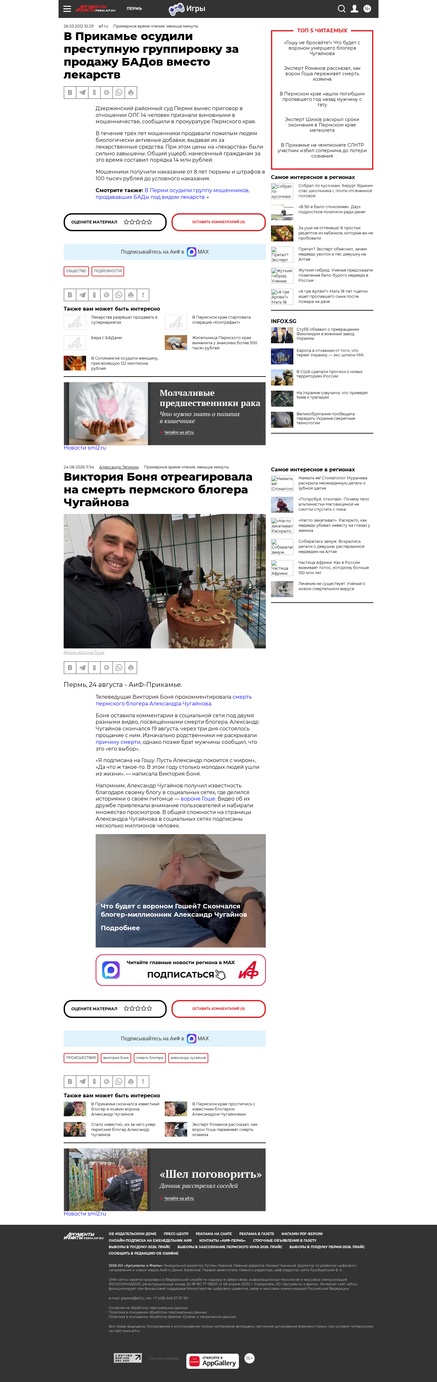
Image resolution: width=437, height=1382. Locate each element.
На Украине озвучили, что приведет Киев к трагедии (332, 395)
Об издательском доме (132, 1234)
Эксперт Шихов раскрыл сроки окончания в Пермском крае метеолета (322, 125)
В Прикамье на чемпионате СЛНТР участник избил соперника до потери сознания (322, 150)
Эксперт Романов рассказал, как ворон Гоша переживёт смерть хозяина (322, 74)
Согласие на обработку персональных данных (148, 1308)
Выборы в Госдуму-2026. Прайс (139, 1247)
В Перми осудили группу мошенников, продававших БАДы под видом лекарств (173, 193)
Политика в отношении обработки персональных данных (158, 1312)
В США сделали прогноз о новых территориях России (329, 374)
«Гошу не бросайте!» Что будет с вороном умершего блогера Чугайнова (322, 48)
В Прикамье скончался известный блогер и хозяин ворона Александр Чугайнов (125, 1109)
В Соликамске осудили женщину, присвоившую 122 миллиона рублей (125, 363)
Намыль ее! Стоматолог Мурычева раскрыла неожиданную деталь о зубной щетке (332, 483)
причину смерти (118, 742)
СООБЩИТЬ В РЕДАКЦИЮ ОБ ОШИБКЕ (144, 1253)
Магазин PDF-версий (302, 1234)
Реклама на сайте (214, 1234)
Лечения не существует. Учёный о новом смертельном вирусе (331, 586)
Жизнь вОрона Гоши (84, 652)
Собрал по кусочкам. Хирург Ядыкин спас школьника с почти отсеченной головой (335, 190)
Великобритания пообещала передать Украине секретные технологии (326, 418)
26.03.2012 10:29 (78, 26)
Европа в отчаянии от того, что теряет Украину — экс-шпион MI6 (330, 352)
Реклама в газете (256, 1234)
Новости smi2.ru (85, 448)
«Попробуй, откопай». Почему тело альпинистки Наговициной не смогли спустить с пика (333, 504)
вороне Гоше (198, 799)
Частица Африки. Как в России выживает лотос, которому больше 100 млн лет (333, 567)
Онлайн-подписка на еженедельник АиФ (150, 1241)
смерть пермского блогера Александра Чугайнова (174, 700)
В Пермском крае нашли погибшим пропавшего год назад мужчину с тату (322, 99)
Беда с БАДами (106, 337)
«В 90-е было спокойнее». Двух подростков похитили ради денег (332, 209)
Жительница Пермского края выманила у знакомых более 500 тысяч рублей (224, 342)
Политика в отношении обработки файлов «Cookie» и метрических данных (172, 1317)
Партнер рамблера (164, 1358)
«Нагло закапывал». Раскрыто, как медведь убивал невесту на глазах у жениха (334, 525)
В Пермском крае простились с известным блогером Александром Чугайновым (223, 1109)
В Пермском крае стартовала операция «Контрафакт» (221, 320)
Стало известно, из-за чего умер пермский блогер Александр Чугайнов (123, 1129)
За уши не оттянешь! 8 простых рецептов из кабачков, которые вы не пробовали (335, 232)
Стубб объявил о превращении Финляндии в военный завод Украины (328, 334)
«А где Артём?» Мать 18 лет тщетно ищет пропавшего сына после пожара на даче (333, 296)
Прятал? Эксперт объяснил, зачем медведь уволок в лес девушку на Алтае (332, 254)
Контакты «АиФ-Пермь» (222, 1241)
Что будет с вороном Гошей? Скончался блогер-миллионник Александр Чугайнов (174, 910)
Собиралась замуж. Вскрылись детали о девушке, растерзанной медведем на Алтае (331, 546)
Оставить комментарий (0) (218, 222)
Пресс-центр (176, 1234)
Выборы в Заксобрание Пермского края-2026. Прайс (230, 1247)
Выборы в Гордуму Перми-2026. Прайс (327, 1247)
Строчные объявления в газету (284, 1241)
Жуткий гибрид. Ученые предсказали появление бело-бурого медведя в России (335, 275)
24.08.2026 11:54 (79, 467)
